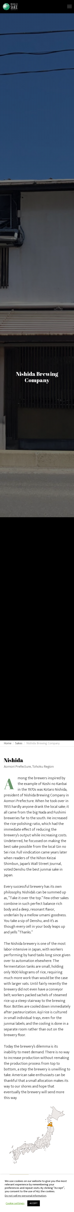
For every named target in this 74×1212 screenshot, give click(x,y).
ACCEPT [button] (34, 1203)
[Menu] (68, 6)
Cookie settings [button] (15, 1203)
